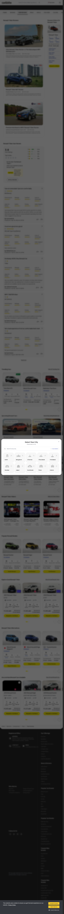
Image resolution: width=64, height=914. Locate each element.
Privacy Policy (12, 905)
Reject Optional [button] (53, 906)
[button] (53, 910)
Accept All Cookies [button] (54, 903)
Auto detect (55, 448)
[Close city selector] (58, 441)
